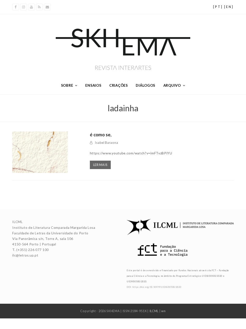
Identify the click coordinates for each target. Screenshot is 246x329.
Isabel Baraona (106, 143)
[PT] (218, 7)
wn (163, 311)
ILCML (154, 311)
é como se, (100, 134)
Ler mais (100, 165)
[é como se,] (40, 152)
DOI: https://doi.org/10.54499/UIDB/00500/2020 (154, 287)
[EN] (229, 7)
